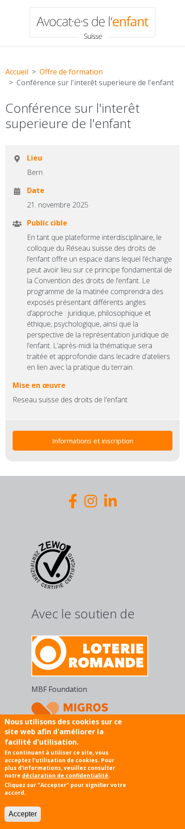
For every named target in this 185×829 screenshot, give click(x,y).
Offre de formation (71, 72)
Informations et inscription (92, 440)
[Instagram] (90, 501)
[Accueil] (92, 23)
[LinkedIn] (110, 501)
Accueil (16, 72)
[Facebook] (72, 501)
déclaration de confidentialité (65, 775)
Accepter (23, 814)
